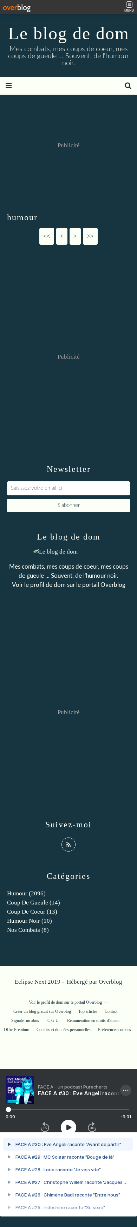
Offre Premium (16, 1029)
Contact (111, 1011)
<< (46, 236)
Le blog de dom (68, 33)
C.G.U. (53, 1020)
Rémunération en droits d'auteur (93, 1020)
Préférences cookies (114, 1029)
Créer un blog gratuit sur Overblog (42, 1011)
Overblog (110, 981)
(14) (33, 902)
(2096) (26, 893)
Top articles (87, 1011)
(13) (32, 911)
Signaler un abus (25, 1020)
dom (60, 585)
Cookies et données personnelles (64, 1029)
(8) (28, 930)
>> (90, 236)
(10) (29, 920)
